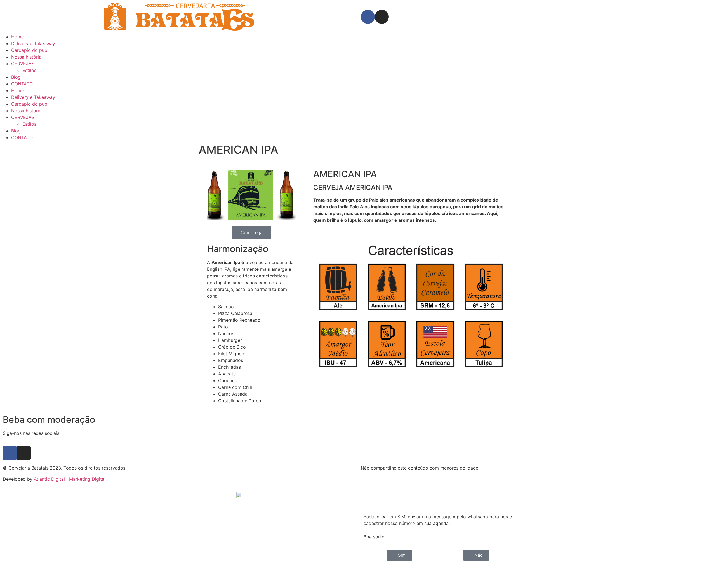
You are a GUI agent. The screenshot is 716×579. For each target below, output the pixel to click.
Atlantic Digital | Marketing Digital (69, 479)
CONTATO (22, 84)
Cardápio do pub (29, 50)
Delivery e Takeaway (33, 43)
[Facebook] (368, 17)
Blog (16, 77)
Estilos (29, 70)
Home (17, 36)
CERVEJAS (22, 63)
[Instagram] (382, 17)
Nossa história (26, 57)
